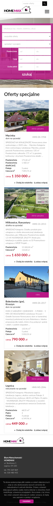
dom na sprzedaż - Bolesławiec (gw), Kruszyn (26, 307)
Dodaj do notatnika (24, 183)
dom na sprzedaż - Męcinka (26, 143)
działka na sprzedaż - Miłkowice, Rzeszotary (26, 225)
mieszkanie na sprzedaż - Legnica (26, 391)
